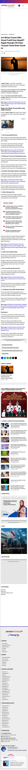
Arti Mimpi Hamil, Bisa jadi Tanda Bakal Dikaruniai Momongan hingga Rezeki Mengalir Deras (13, 328)
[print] (10, 358)
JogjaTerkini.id (5, 710)
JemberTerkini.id (4, 34)
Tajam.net (4, 675)
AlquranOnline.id (5, 699)
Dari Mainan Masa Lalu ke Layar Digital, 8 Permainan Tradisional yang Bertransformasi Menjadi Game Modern (14, 207)
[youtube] (7, 1)
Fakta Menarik (11, 34)
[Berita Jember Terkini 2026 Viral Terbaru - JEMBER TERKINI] (7, 6)
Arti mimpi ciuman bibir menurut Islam (10, 347)
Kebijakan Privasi (5, 646)
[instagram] (5, 1)
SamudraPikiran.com (6, 689)
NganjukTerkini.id (5, 723)
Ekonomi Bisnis (5, 659)
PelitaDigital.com (5, 686)
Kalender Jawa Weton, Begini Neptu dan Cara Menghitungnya (14, 227)
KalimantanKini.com (6, 692)
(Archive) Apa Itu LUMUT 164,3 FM (18, 480)
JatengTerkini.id (5, 709)
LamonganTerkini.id (6, 726)
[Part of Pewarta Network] (14, 636)
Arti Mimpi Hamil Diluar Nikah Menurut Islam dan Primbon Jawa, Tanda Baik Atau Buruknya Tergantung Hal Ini (13, 181)
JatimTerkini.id (5, 707)
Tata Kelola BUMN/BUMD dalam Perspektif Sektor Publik (13, 548)
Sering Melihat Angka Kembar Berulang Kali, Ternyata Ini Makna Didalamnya (13, 217)
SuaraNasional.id (5, 673)
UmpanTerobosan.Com (7, 593)
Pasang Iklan (4, 651)
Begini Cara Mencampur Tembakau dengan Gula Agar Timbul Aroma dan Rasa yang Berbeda (18, 459)
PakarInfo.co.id (5, 694)
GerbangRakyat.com (6, 679)
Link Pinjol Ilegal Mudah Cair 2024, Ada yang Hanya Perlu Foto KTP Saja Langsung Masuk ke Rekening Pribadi (19, 439)
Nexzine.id (4, 697)
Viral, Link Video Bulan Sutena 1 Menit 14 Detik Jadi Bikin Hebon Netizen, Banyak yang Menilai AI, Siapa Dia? (19, 432)
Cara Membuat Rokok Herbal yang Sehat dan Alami (18, 452)
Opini (4, 545)
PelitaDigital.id (5, 688)
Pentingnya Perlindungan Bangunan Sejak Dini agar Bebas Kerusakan (13, 231)
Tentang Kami (4, 643)
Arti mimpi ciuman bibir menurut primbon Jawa (12, 350)
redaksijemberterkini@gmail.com (11, 739)
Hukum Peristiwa (5, 660)
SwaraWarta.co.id (5, 678)
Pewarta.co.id (4, 671)
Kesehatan (4, 663)
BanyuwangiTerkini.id (6, 718)
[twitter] (3, 1)
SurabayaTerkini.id (5, 713)
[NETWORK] (19, 6)
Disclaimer (4, 648)
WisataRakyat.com (5, 691)
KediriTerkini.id (5, 725)
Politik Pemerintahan (6, 657)
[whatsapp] (7, 358)
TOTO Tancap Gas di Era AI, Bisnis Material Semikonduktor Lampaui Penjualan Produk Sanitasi (18, 466)
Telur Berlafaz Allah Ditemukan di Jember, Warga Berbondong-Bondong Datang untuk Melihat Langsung (13, 213)
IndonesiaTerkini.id (5, 705)
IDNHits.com (4, 681)
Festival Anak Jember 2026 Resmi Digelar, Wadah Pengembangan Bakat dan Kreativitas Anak (19, 446)
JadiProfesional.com (6, 696)
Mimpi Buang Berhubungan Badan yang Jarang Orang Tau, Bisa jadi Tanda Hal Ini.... (13, 278)
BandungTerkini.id (5, 712)
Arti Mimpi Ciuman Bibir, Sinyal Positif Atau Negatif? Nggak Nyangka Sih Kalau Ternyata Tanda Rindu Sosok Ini (7, 376)
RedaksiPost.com (5, 684)
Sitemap (3, 594)
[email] (13, 358)
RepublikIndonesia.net (6, 676)
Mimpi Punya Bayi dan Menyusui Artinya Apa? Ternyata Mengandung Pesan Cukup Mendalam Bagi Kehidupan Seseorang (13, 151)
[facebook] (1, 1)
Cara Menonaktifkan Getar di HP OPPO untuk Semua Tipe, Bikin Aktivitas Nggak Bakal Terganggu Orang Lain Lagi (18, 487)
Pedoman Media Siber (6, 645)
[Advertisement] (14, 21)
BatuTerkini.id (4, 715)
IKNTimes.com (5, 683)
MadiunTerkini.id (5, 720)
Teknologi (4, 665)
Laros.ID (3, 589)
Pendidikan (4, 662)
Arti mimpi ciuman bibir (7, 344)
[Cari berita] (26, 1)
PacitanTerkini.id (5, 722)
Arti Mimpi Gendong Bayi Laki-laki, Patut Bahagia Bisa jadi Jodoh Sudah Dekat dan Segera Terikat (13, 103)
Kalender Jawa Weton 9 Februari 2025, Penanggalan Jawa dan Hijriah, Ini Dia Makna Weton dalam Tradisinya (13, 222)
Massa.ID (3, 591)
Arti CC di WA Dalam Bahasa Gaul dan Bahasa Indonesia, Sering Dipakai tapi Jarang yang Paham (19, 425)
